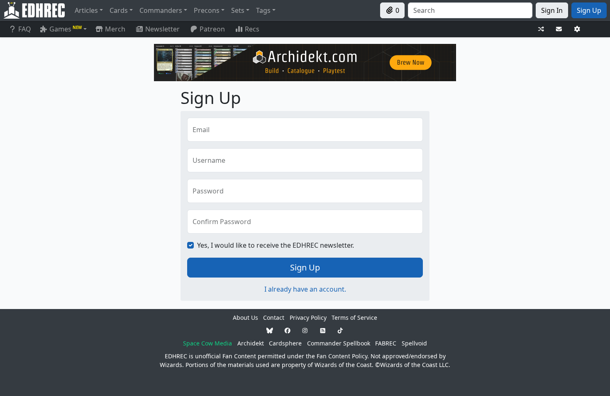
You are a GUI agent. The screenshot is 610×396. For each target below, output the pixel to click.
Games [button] (65, 29)
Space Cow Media (207, 343)
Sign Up (305, 267)
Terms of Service (354, 317)
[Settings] (577, 29)
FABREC (385, 343)
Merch (114, 29)
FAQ (24, 29)
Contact (273, 317)
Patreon (212, 29)
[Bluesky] (269, 330)
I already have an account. (305, 289)
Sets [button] (237, 10)
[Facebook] (287, 330)
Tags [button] (263, 10)
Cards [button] (119, 10)
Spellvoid (414, 343)
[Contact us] (558, 29)
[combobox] (470, 10)
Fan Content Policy (342, 356)
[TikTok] (340, 330)
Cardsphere (285, 343)
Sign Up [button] (589, 10)
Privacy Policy (308, 317)
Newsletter (162, 29)
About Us (245, 317)
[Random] (541, 29)
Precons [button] (207, 10)
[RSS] (323, 330)
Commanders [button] (160, 10)
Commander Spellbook (338, 343)
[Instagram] (305, 330)
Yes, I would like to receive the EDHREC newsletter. (275, 245)
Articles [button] (86, 10)
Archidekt (250, 343)
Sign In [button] (552, 10)
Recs (252, 29)
